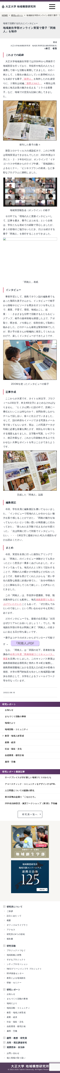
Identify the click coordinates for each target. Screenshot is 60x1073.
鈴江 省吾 (51, 48)
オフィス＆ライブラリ (17, 925)
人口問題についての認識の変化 (19, 790)
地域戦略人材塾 (14, 955)
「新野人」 (28, 79)
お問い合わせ (13, 1053)
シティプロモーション (17, 964)
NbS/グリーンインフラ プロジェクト (24, 969)
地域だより (10, 723)
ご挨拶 (10, 911)
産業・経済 (10, 742)
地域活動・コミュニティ (16, 729)
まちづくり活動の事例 (15, 716)
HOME (5, 15)
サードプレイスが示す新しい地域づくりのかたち (28, 777)
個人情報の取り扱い (16, 1058)
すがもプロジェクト (16, 959)
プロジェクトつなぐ (16, 950)
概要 (9, 920)
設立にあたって (14, 916)
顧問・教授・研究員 (17, 1038)
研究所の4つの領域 (16, 934)
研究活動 (11, 946)
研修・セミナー (14, 982)
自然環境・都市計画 (14, 755)
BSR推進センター (15, 973)
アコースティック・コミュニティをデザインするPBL (30, 784)
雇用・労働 (10, 762)
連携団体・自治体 (16, 1047)
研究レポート (17, 15)
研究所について (15, 906)
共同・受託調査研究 (17, 1042)
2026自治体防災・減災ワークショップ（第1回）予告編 (31, 803)
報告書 (10, 939)
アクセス (11, 929)
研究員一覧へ (30, 814)
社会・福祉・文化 (13, 749)
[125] (30, 891)
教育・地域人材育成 (14, 736)
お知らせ (9, 710)
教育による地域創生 (16, 978)
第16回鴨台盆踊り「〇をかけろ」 (21, 797)
